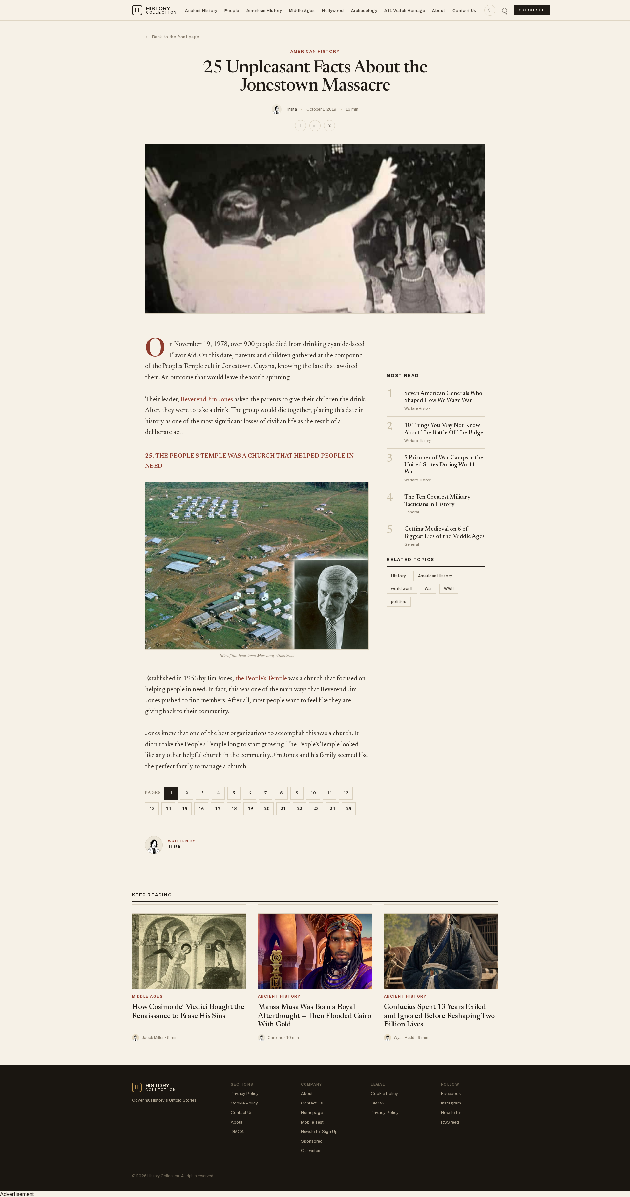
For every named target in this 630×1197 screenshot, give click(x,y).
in (315, 125)
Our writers (311, 1150)
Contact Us (464, 11)
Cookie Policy (244, 1103)
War (428, 589)
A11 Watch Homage (404, 11)
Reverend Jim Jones (207, 400)
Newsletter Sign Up (319, 1131)
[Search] (504, 10)
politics (398, 602)
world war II (401, 589)
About (438, 11)
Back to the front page (172, 37)
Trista (291, 109)
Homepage (312, 1112)
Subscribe (532, 10)
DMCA (237, 1131)
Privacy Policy (245, 1093)
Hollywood (333, 11)
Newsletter (451, 1112)
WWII (448, 589)
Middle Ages (302, 11)
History (398, 576)
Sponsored (312, 1141)
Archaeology (364, 11)
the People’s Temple (261, 679)
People (231, 11)
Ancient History (201, 11)
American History (264, 11)
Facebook (451, 1093)
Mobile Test (312, 1122)
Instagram (451, 1103)
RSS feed (450, 1122)
